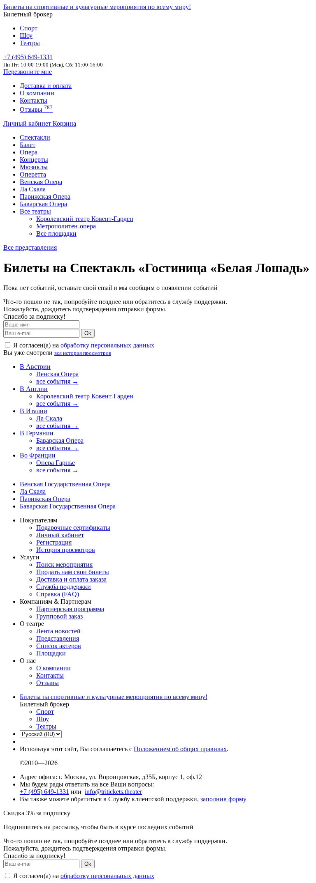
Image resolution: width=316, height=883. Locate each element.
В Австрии (35, 366)
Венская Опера (41, 181)
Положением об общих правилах (180, 748)
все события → (57, 381)
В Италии (33, 410)
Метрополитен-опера (66, 226)
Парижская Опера (45, 196)
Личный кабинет (28, 123)
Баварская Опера (43, 203)
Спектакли (35, 137)
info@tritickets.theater (113, 791)
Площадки (51, 653)
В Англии (34, 388)
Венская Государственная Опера (65, 484)
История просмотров (65, 549)
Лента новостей (58, 631)
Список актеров (58, 645)
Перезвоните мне (27, 71)
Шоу (26, 35)
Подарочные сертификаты (73, 527)
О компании (37, 93)
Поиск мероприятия (64, 564)
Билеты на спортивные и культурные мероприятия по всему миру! (97, 6)
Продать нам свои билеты (72, 571)
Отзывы (36, 109)
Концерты (34, 159)
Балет (27, 144)
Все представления (30, 247)
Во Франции (38, 455)
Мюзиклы (34, 166)
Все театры (35, 211)
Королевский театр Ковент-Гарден (84, 218)
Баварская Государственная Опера (68, 506)
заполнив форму (223, 799)
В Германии (36, 433)
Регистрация (54, 542)
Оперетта (33, 174)
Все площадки (56, 233)
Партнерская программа (70, 608)
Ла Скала (33, 189)
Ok (87, 333)
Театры (30, 42)
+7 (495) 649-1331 (44, 791)
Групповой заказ (59, 616)
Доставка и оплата (46, 85)
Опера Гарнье (55, 462)
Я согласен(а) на (83, 345)
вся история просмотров (82, 353)
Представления (57, 638)
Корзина (64, 123)
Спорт (28, 28)
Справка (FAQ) (57, 594)
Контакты (33, 100)
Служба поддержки (63, 586)
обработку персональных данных (107, 345)
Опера (28, 152)
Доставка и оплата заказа (71, 579)
